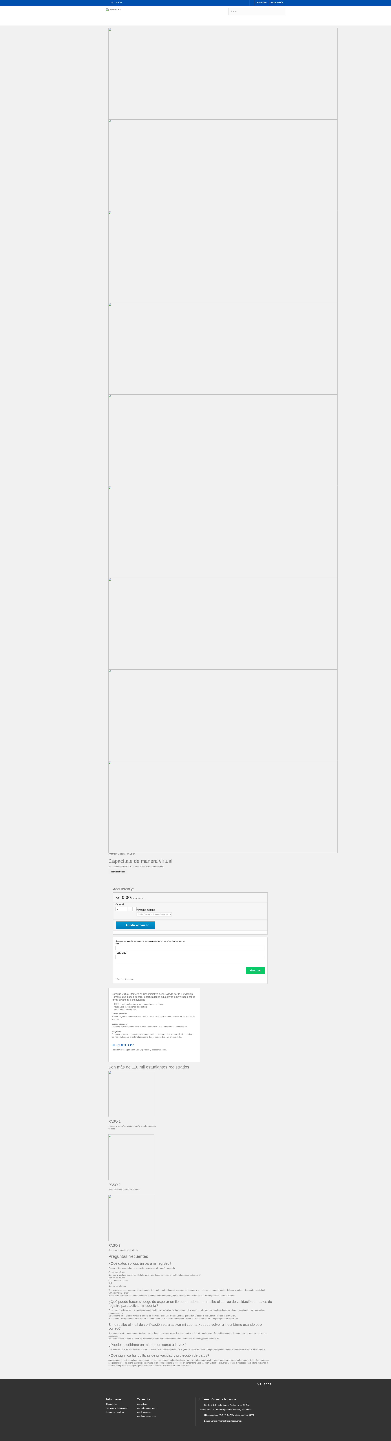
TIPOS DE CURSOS (146, 910)
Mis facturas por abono (147, 1408)
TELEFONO (121, 953)
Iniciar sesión (276, 2)
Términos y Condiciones (117, 1408)
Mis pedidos (142, 1404)
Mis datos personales (146, 1416)
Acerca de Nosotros (115, 1412)
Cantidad (119, 904)
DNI (117, 943)
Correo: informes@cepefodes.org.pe (226, 1421)
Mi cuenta (143, 1399)
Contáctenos (262, 2)
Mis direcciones (144, 1412)
